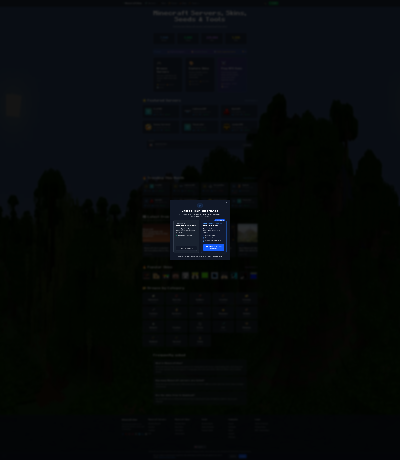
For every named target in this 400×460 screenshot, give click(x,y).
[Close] (226, 202)
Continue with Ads (186, 248)
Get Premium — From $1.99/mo (214, 247)
